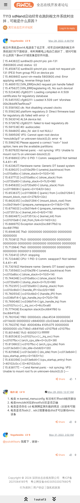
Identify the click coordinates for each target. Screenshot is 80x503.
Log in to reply (67, 28)
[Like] (70, 379)
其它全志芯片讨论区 (20, 27)
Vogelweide (20, 40)
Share (62, 379)
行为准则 (25, 487)
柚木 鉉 (17, 392)
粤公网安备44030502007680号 (51, 481)
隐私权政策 (53, 487)
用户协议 (38, 487)
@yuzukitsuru (11, 441)
